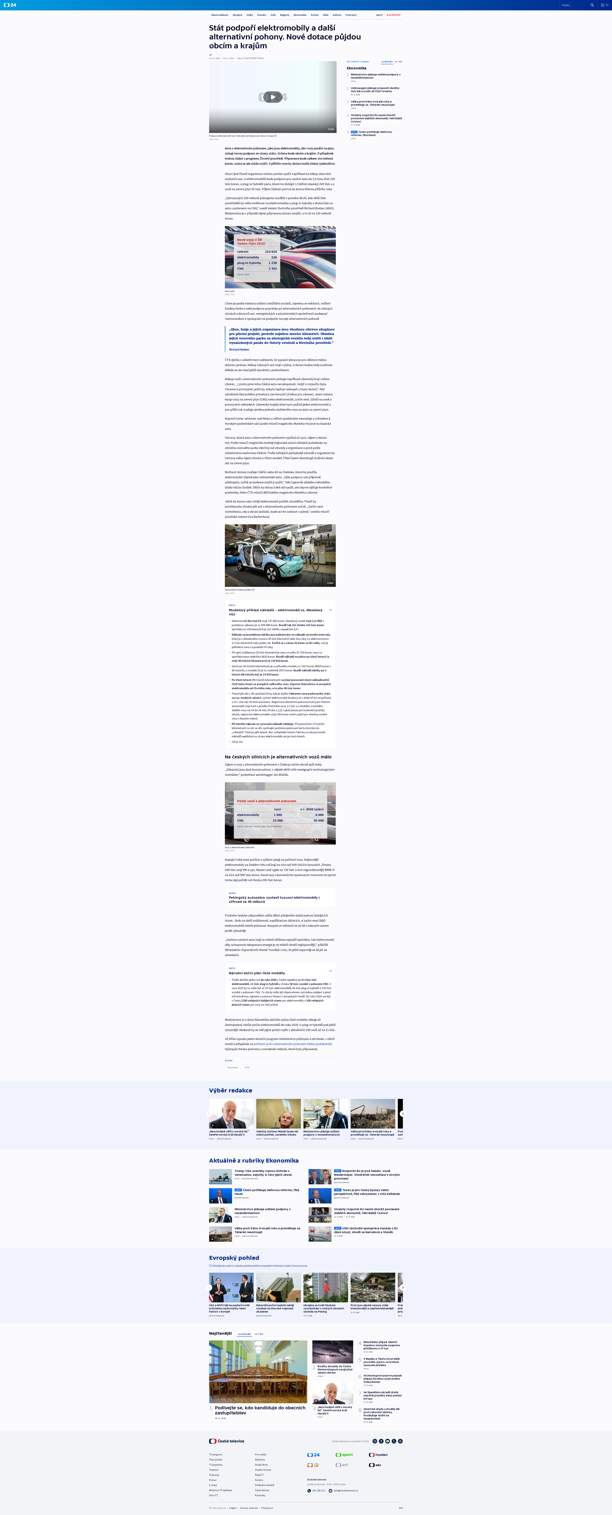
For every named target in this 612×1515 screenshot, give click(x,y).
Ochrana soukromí (249, 1508)
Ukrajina (237, 14)
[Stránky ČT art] (342, 1464)
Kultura (337, 14)
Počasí (314, 14)
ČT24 (247, 1067)
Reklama (260, 1459)
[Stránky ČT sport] (344, 1454)
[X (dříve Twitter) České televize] (394, 1441)
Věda (325, 14)
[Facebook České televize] (381, 1441)
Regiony (284, 14)
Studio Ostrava (263, 1469)
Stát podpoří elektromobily (238, 589)
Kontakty (260, 1495)
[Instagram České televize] (374, 1441)
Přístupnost (267, 1508)
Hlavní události (219, 14)
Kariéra (259, 1480)
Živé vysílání (215, 1459)
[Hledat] (592, 5)
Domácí (261, 14)
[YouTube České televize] (387, 1441)
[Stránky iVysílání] (378, 1454)
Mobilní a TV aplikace (220, 1490)
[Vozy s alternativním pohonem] (280, 813)
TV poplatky (215, 1464)
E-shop (213, 1485)
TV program (215, 1454)
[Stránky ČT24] (313, 1454)
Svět (273, 14)
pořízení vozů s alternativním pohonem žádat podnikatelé (293, 1044)
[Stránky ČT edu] (375, 1464)
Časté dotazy (262, 1490)
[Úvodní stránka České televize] (227, 1441)
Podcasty (351, 14)
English (232, 1508)
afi (210, 54)
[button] (273, 97)
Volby (250, 14)
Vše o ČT (213, 1495)
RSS (401, 1508)
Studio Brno (261, 1464)
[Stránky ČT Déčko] (313, 1464)
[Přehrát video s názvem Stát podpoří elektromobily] (280, 555)
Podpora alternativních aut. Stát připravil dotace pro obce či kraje (241, 135)
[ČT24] (10, 5)
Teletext (214, 1469)
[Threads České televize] (400, 1441)
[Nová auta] (280, 257)
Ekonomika (300, 14)
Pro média (260, 1454)
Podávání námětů (264, 1485)
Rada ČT (259, 1474)
